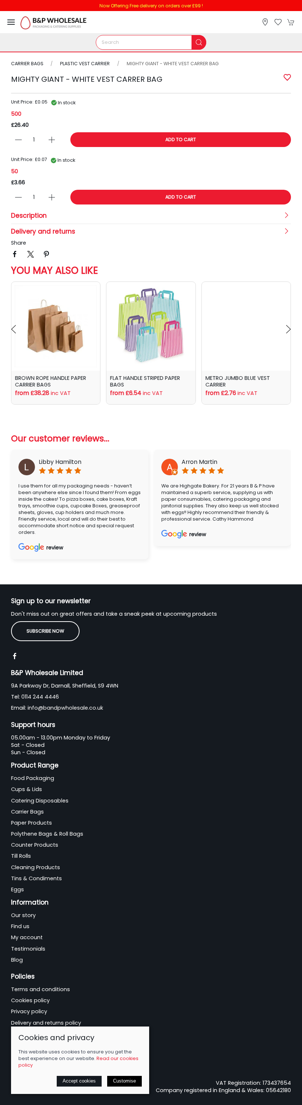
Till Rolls (21, 856)
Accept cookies (79, 1081)
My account (27, 937)
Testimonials (28, 948)
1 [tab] (151, 77)
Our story (23, 915)
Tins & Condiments (36, 878)
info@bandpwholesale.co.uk (65, 707)
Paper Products (31, 822)
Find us (20, 926)
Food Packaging (32, 778)
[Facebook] (14, 656)
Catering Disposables (40, 800)
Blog (17, 960)
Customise (124, 1081)
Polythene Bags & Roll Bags (47, 834)
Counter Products (34, 845)
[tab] (55, 413)
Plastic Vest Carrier (85, 63)
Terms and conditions (40, 989)
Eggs (17, 889)
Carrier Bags (28, 63)
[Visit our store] (265, 22)
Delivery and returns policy (46, 1023)
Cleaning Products (35, 867)
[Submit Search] (199, 42)
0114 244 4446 (40, 696)
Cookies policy (30, 1000)
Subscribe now (45, 631)
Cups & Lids (26, 789)
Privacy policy (29, 1011)
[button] (11, 22)
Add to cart (180, 139)
